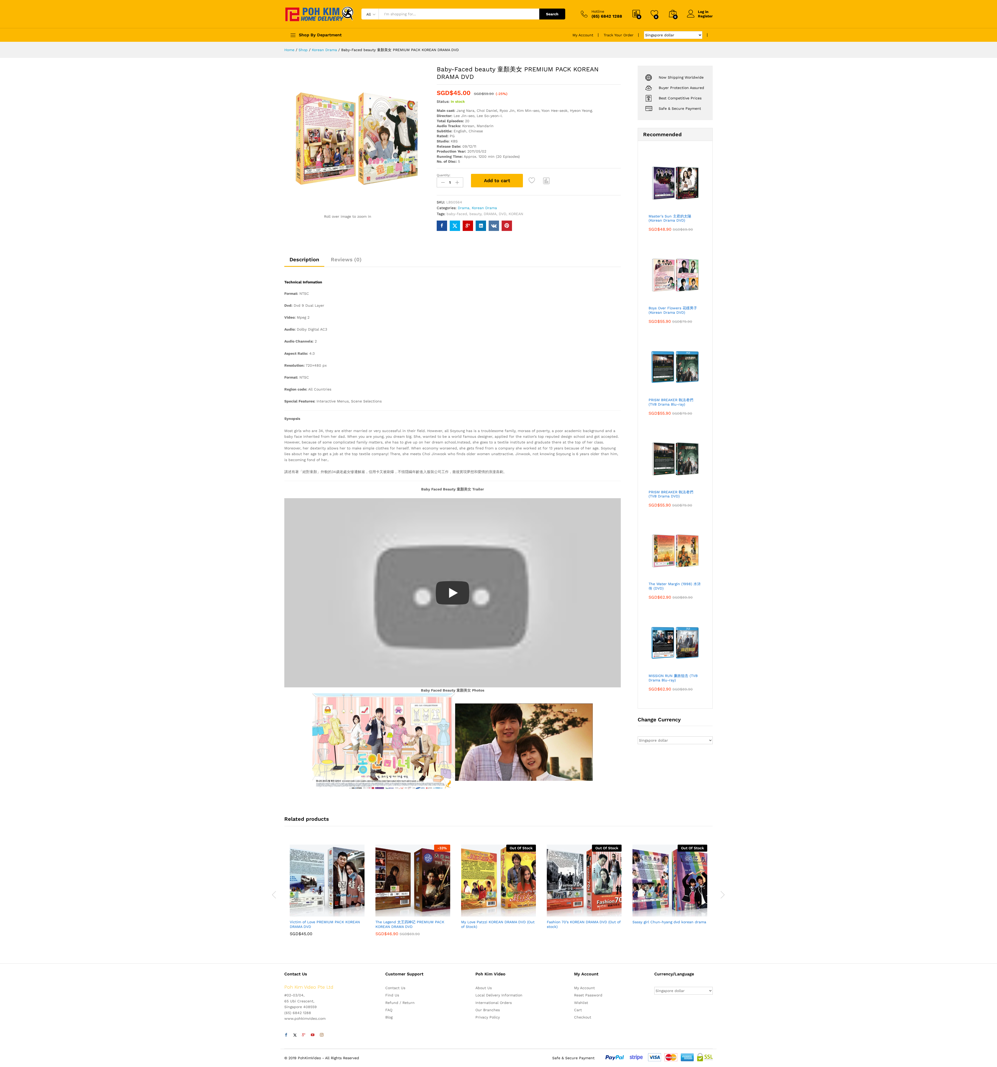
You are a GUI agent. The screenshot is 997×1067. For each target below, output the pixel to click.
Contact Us (395, 988)
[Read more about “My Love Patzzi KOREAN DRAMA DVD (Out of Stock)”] (480, 913)
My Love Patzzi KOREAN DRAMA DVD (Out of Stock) (498, 924)
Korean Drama (484, 208)
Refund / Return (400, 1003)
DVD (502, 214)
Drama (463, 208)
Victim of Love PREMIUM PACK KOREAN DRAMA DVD (325, 924)
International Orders (493, 1003)
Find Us (392, 995)
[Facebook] (286, 1035)
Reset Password (588, 995)
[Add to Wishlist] (532, 180)
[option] (327, 894)
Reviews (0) (346, 259)
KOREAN (516, 214)
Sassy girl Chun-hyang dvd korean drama (669, 922)
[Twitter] (295, 1035)
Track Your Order (619, 35)
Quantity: (443, 175)
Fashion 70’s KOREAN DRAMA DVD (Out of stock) (584, 924)
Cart (578, 1010)
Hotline (597, 11)
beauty (475, 214)
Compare (546, 180)
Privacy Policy (487, 1017)
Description (304, 259)
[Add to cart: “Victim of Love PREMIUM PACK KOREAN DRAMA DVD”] (309, 913)
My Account (582, 35)
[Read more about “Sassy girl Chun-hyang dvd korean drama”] (652, 913)
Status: (443, 101)
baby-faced (457, 214)
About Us (483, 988)
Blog (389, 1017)
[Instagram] (321, 1035)
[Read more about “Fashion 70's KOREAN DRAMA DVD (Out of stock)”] (566, 913)
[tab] (304, 262)
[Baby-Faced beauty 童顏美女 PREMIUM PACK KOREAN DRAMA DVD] (442, 226)
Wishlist (581, 1003)
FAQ (388, 1010)
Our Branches (487, 1010)
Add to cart (497, 180)
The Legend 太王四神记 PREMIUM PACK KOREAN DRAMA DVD (409, 924)
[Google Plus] (303, 1035)
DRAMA (490, 214)
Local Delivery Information (498, 995)
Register (705, 16)
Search (552, 14)
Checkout (582, 1017)
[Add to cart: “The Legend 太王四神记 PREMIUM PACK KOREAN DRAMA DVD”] (394, 913)
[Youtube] (312, 1035)
